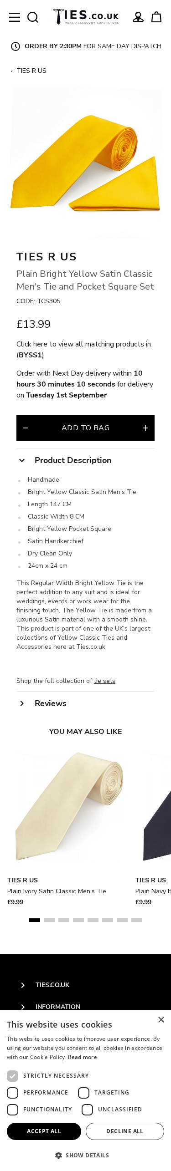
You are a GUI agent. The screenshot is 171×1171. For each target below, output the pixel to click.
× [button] (160, 1020)
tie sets (104, 681)
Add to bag (85, 428)
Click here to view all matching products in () (83, 349)
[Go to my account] (138, 16)
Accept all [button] (44, 1131)
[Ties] (86, 17)
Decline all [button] (124, 1131)
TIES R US (31, 70)
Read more (82, 1057)
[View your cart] (156, 16)
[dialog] (85, 1090)
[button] (85, 1155)
